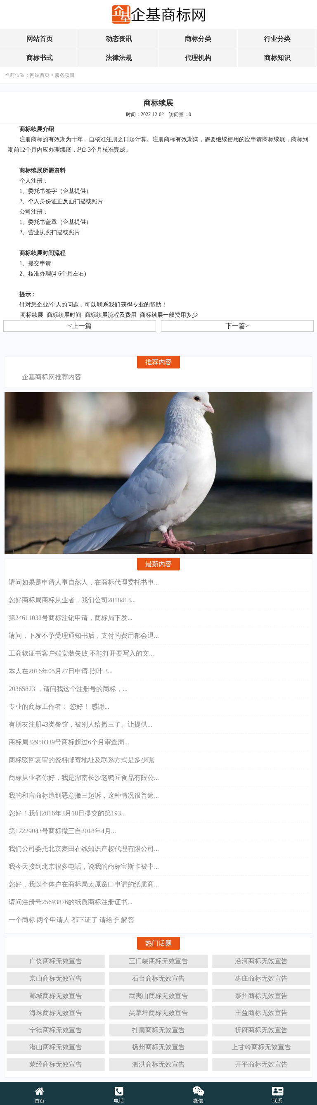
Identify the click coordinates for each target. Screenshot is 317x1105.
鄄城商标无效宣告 (55, 995)
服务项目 (65, 75)
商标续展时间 (64, 315)
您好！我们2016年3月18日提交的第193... (67, 813)
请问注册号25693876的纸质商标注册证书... (70, 901)
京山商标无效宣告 (55, 978)
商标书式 (39, 57)
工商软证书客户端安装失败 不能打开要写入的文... (81, 653)
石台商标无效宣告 (158, 978)
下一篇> (237, 325)
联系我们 (108, 305)
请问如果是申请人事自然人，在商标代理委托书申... (84, 582)
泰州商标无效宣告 (261, 995)
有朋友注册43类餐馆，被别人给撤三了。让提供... (80, 724)
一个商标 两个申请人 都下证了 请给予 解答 (71, 919)
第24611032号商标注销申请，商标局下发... (70, 617)
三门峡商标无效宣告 (158, 961)
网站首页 (39, 38)
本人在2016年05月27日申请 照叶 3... (61, 671)
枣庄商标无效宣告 (261, 978)
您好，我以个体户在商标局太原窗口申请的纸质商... (84, 884)
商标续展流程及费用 (111, 315)
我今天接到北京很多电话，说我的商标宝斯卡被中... (84, 866)
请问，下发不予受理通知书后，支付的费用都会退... (84, 635)
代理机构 (198, 57)
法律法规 (119, 57)
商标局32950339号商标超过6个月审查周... (69, 742)
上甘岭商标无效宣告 (261, 1046)
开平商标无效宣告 (261, 1064)
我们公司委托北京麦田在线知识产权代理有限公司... (84, 848)
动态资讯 (119, 38)
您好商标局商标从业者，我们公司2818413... (72, 600)
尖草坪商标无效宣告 (158, 1012)
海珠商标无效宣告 (55, 1012)
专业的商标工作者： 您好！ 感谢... (59, 706)
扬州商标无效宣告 (158, 1046)
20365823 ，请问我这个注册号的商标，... (68, 688)
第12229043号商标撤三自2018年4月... (62, 830)
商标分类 (198, 38)
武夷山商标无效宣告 (158, 995)
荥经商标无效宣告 (55, 1064)
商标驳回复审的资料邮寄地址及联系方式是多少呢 (81, 759)
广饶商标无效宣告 (55, 961)
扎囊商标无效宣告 (158, 1030)
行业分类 (277, 38)
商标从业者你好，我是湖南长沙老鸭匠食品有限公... (84, 777)
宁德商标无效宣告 (55, 1030)
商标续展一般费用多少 (169, 315)
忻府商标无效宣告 (261, 1030)
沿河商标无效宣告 (261, 961)
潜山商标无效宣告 (55, 1046)
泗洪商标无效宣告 (158, 1064)
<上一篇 (80, 325)
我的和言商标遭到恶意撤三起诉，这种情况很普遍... (84, 795)
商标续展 (31, 315)
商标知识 (277, 57)
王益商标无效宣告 (261, 1012)
